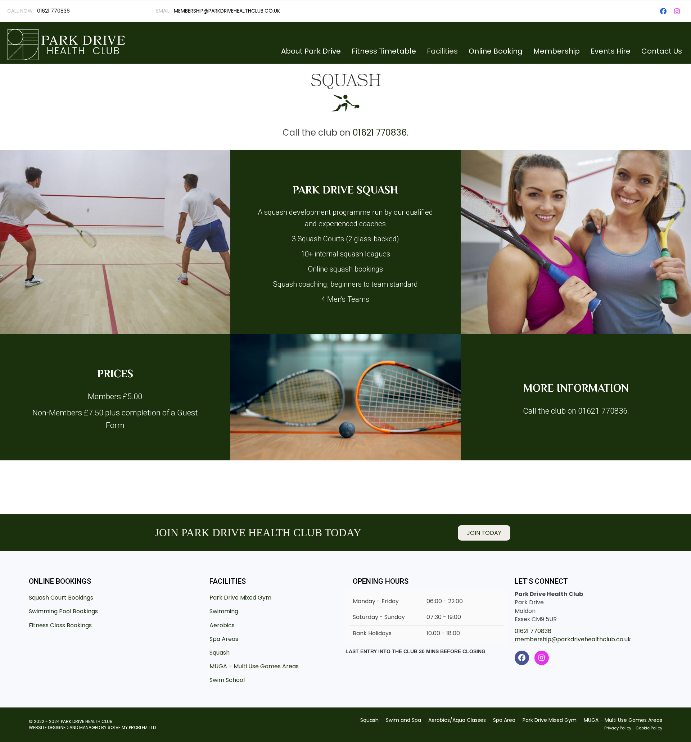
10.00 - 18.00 (443, 633)
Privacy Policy (617, 728)
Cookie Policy (649, 728)
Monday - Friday (376, 601)
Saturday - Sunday (379, 617)
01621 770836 (380, 132)
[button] (663, 11)
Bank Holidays (372, 633)
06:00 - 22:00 (444, 601)
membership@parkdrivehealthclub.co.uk (573, 639)
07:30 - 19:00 (443, 617)
